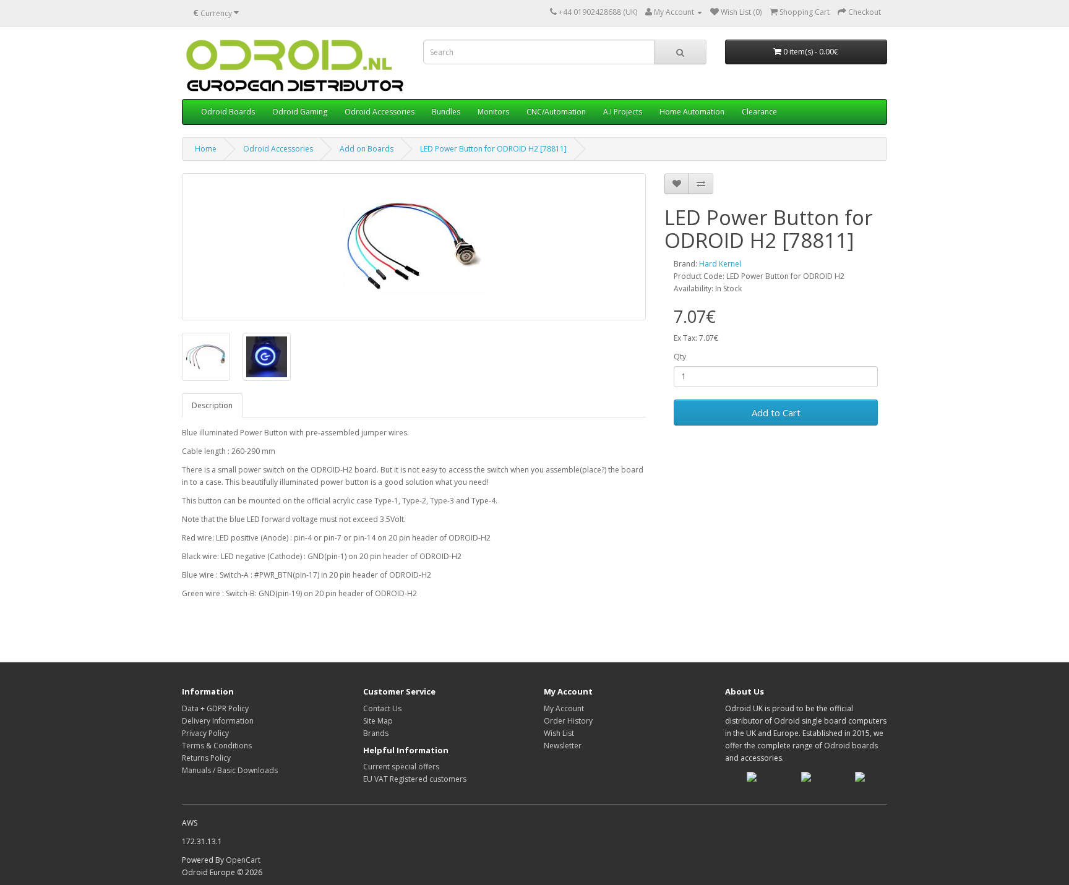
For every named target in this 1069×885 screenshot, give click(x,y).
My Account (564, 708)
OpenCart (243, 860)
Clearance (759, 111)
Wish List (559, 733)
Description (212, 405)
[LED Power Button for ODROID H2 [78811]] (414, 246)
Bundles (446, 111)
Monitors (493, 111)
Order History (568, 721)
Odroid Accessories (379, 111)
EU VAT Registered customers (414, 779)
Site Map (378, 721)
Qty (680, 356)
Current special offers (401, 766)
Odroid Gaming (299, 111)
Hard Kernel (720, 264)
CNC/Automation (556, 111)
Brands (376, 733)
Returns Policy (206, 758)
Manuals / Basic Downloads (230, 770)
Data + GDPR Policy (215, 708)
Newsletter (563, 745)
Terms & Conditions (217, 745)
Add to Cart (776, 412)
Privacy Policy (205, 733)
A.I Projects (622, 111)
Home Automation (691, 111)
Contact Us (382, 708)
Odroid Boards (228, 111)
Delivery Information (218, 721)
